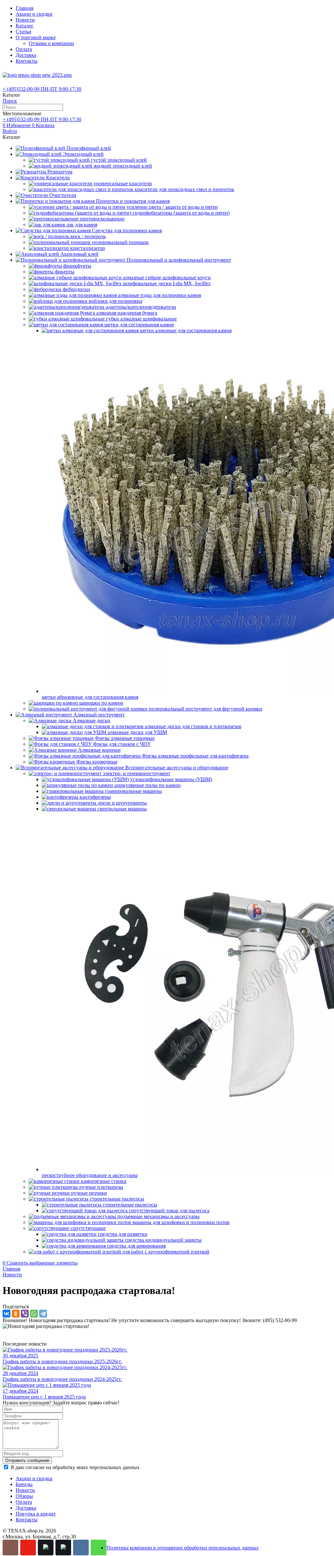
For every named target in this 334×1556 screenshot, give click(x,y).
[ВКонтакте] (6, 1314)
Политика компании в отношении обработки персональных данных (182, 1547)
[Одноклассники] (16, 1314)
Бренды (24, 1484)
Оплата (24, 49)
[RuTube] (45, 1547)
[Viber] (25, 1314)
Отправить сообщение (27, 1460)
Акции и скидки (34, 14)
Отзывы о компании (51, 43)
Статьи (23, 31)
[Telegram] (43, 1314)
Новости (25, 20)
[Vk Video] (63, 1547)
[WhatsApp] (34, 1314)
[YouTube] (28, 1547)
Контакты (27, 61)
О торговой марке (36, 37)
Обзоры (24, 1496)
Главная (24, 8)
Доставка (26, 55)
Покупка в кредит (36, 1513)
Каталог (25, 25)
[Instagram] (10, 1547)
